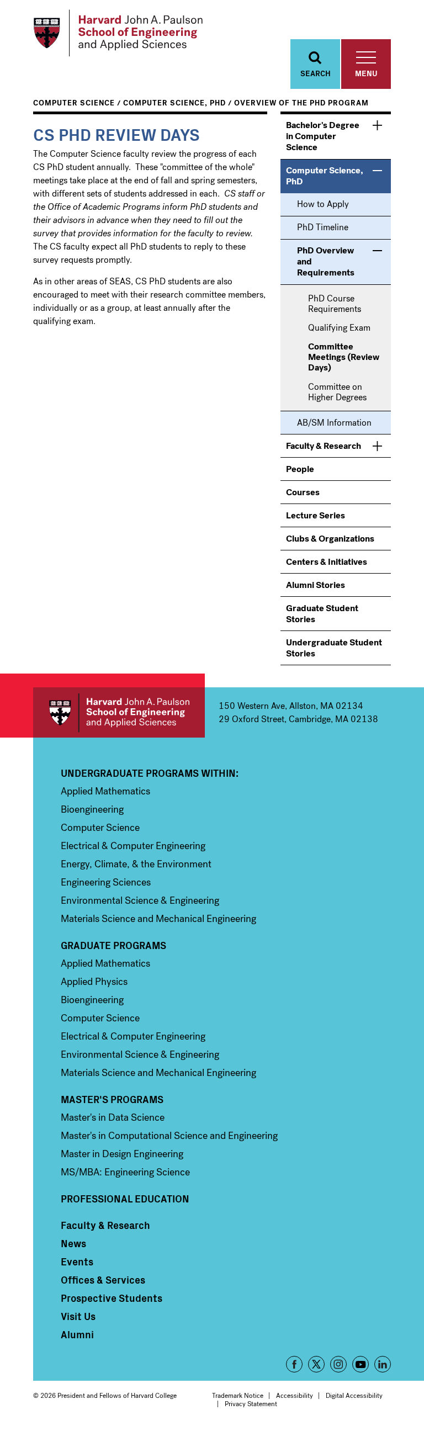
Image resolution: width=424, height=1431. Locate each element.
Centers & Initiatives (326, 562)
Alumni (77, 1334)
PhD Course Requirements (334, 303)
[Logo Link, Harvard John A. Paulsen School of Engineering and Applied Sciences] (118, 33)
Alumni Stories (315, 585)
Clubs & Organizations (330, 538)
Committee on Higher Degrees (337, 391)
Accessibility (294, 1395)
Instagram (338, 1364)
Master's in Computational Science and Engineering (169, 1136)
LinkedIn (382, 1364)
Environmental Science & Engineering (140, 900)
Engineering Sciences (106, 882)
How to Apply (323, 204)
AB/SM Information (334, 422)
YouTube (360, 1364)
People (300, 469)
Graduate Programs (113, 945)
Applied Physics (94, 982)
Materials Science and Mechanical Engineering (158, 919)
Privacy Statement (251, 1404)
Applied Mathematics (105, 791)
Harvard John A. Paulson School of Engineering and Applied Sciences (119, 712)
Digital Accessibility (354, 1395)
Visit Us (78, 1316)
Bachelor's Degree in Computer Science (322, 136)
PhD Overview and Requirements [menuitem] (325, 261)
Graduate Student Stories (322, 613)
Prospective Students (111, 1298)
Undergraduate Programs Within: (150, 773)
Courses (303, 492)
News (73, 1243)
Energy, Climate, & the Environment (136, 864)
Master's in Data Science (113, 1117)
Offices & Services (103, 1280)
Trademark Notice (237, 1395)
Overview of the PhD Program (301, 103)
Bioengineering (92, 809)
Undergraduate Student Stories (334, 648)
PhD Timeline (322, 227)
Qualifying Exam (339, 327)
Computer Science (74, 103)
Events (77, 1261)
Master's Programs (112, 1099)
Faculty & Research (323, 446)
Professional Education (125, 1199)
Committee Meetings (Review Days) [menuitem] (343, 357)
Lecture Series (315, 515)
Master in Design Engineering (122, 1154)
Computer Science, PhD (174, 103)
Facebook (294, 1364)
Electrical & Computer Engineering (133, 846)
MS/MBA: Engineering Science (125, 1172)
